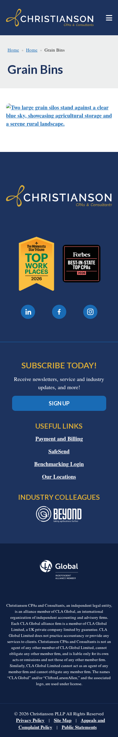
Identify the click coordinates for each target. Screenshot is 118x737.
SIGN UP (59, 403)
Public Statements (79, 727)
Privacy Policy (30, 720)
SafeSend (59, 451)
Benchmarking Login (59, 464)
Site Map (62, 720)
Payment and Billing (59, 439)
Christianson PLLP (50, 17)
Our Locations (59, 476)
